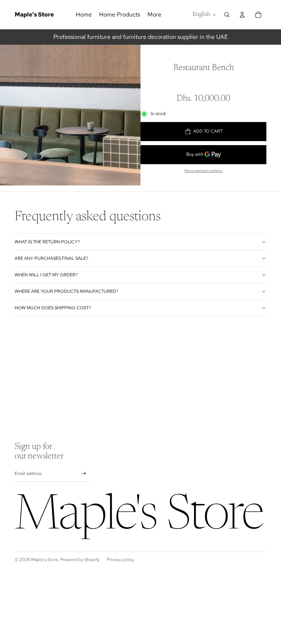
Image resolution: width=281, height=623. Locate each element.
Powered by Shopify (80, 560)
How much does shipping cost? (53, 308)
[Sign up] (84, 473)
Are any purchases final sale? (51, 258)
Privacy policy (120, 560)
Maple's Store (44, 560)
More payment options (203, 170)
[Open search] (227, 15)
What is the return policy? (47, 242)
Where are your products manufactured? (66, 291)
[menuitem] (154, 15)
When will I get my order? (46, 275)
